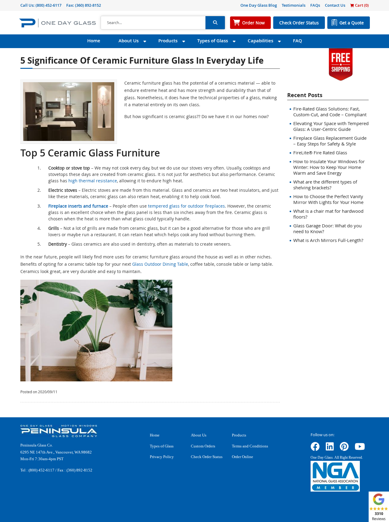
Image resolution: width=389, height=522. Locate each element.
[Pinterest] (344, 448)
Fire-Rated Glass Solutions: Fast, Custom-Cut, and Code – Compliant (330, 111)
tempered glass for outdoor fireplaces (186, 206)
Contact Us (335, 5)
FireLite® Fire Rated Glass (320, 152)
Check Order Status (299, 23)
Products (167, 40)
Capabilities (260, 40)
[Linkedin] (330, 448)
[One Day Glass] (57, 22)
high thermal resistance (92, 181)
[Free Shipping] (341, 64)
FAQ (297, 40)
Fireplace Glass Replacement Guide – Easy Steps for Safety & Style (330, 141)
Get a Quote (351, 23)
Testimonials (293, 5)
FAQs (315, 5)
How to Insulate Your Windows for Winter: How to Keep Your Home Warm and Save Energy (329, 167)
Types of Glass (212, 40)
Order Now (253, 23)
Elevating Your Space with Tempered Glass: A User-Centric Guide (331, 126)
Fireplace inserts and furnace (78, 206)
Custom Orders (203, 446)
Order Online (242, 456)
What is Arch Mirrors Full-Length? (328, 240)
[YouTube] (360, 448)
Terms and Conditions (250, 446)
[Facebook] (315, 448)
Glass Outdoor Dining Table (160, 264)
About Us (129, 40)
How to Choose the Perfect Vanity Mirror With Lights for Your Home (328, 199)
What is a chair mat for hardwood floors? (328, 214)
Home (93, 40)
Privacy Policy (162, 456)
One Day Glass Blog (258, 5)
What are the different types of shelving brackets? (325, 185)
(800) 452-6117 (48, 5)
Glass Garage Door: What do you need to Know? (327, 228)
